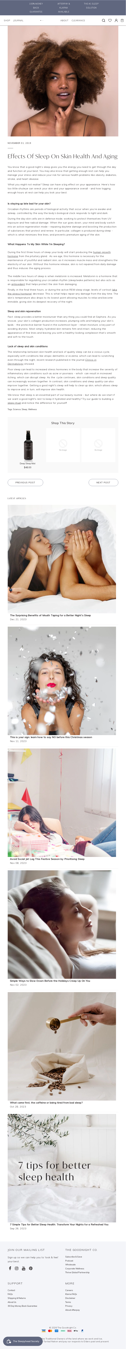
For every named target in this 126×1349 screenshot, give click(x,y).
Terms (68, 1302)
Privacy (68, 1306)
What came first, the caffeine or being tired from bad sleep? (46, 1102)
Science (17, 409)
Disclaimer (70, 1298)
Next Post (103, 482)
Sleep (24, 409)
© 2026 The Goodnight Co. (63, 1327)
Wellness (32, 409)
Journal (18, 20)
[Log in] (116, 20)
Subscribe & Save (73, 1256)
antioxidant (18, 284)
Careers (69, 1290)
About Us (12, 1302)
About (64, 20)
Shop (7, 20)
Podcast (69, 1260)
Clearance (78, 20)
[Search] (103, 20)
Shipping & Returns (17, 1298)
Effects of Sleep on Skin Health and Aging (63, 156)
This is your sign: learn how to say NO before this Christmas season (51, 737)
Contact (11, 1290)
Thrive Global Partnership (77, 1272)
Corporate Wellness (74, 1268)
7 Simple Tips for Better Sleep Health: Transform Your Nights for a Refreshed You (59, 1224)
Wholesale (70, 1264)
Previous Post (25, 482)
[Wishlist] (110, 20)
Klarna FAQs (71, 1294)
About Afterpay (72, 1310)
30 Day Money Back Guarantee (22, 1306)
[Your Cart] (122, 20)
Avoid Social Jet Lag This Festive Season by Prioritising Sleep (47, 858)
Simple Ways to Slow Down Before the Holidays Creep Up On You (50, 980)
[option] (35, 8)
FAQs (10, 1294)
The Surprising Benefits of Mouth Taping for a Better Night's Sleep (50, 615)
